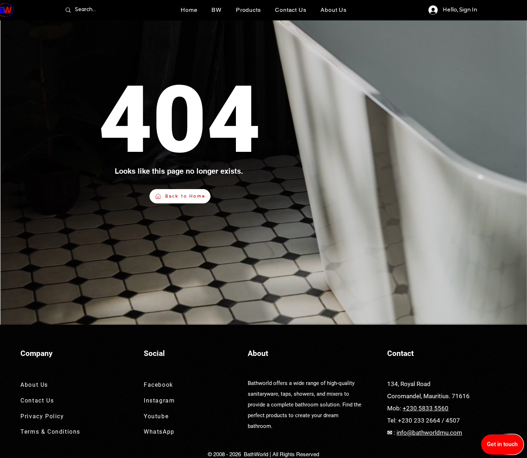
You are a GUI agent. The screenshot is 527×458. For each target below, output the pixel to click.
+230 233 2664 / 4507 (429, 420)
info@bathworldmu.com (429, 432)
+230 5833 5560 (425, 408)
